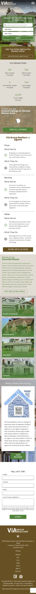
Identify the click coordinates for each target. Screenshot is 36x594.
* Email (4, 490)
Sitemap (18, 551)
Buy (18, 557)
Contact (18, 571)
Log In (27, 8)
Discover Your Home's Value (18, 56)
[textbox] (19, 25)
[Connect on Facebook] (18, 536)
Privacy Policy (19, 583)
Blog (18, 566)
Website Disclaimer (9, 585)
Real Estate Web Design (9, 589)
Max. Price (8, 33)
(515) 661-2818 (23, 545)
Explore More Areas (14, 291)
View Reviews (18, 456)
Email (17, 8)
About (18, 568)
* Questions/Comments (10, 497)
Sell (18, 560)
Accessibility (28, 583)
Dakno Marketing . (27, 589)
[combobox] (18, 25)
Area (18, 563)
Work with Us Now (18, 249)
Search (18, 38)
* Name (4, 474)
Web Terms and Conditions (24, 585)
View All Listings (18, 129)
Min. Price (8, 29)
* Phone (5, 482)
